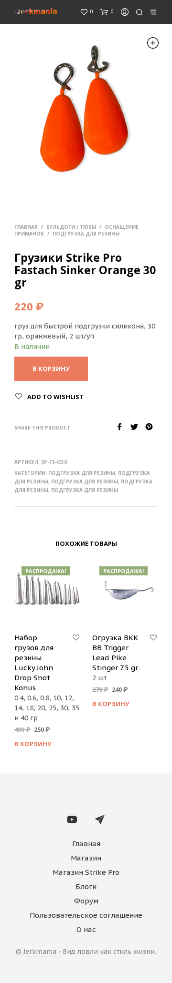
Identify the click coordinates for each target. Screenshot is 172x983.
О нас (86, 929)
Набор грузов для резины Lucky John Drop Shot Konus (34, 662)
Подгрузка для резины (86, 233)
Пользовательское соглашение (86, 915)
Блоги (86, 886)
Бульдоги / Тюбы (71, 227)
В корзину (33, 743)
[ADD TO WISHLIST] (76, 638)
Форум (86, 900)
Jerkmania (39, 952)
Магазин (86, 857)
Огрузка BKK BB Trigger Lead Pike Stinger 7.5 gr (115, 652)
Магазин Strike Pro (86, 872)
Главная (26, 227)
